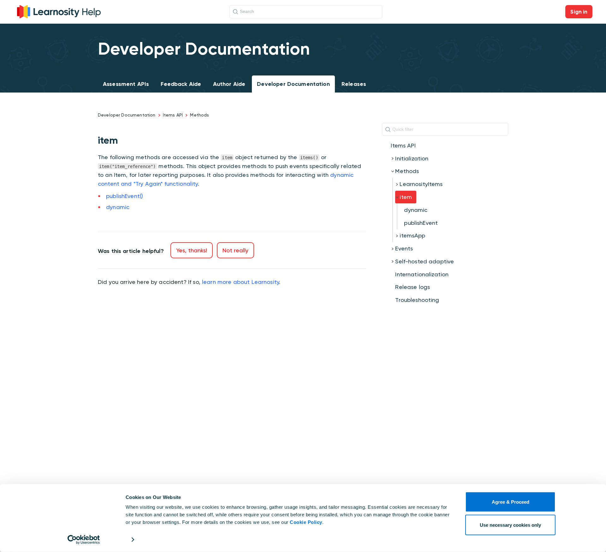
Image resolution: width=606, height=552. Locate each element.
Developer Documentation (293, 84)
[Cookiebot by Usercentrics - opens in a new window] (83, 539)
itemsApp (412, 235)
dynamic (117, 207)
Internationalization (422, 274)
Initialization (411, 158)
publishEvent (421, 222)
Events (404, 248)
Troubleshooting (417, 300)
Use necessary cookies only (510, 524)
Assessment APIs (126, 84)
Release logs (412, 287)
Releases (354, 84)
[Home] (59, 11)
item (406, 197)
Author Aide (229, 84)
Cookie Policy (306, 522)
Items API (173, 114)
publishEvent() (124, 196)
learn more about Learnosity (240, 282)
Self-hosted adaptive (424, 261)
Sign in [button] (578, 12)
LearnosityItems (421, 184)
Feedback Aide (181, 84)
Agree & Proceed (510, 502)
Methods (199, 114)
